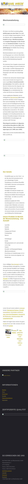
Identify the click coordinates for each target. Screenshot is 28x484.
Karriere (4, 389)
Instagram (4, 475)
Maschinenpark (14, 97)
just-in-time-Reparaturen (12, 314)
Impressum (4, 400)
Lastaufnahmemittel (8, 318)
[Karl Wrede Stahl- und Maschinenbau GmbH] (12, 4)
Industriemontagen (15, 316)
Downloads (5, 394)
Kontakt (5, 323)
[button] (4, 343)
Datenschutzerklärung (7, 398)
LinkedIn (11, 325)
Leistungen (22, 308)
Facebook (4, 477)
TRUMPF (5, 278)
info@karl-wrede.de (7, 470)
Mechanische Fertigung (13, 310)
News (3, 392)
